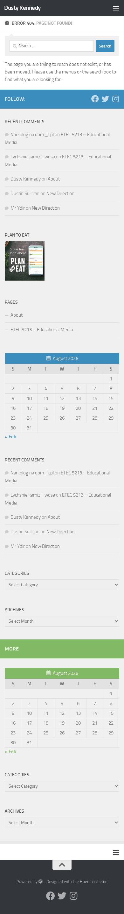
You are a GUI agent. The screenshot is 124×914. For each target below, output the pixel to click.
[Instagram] (115, 99)
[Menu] (116, 8)
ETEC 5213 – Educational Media (41, 330)
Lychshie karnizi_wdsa (32, 157)
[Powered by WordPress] (40, 881)
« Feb (10, 437)
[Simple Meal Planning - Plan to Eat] (25, 279)
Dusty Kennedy (22, 7)
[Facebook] (95, 99)
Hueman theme (93, 881)
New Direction (60, 193)
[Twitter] (105, 99)
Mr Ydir (17, 208)
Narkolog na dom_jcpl (32, 134)
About (54, 179)
